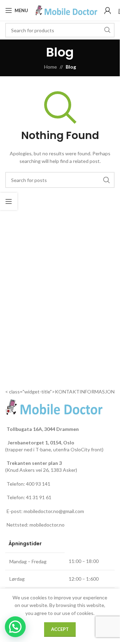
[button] (15, 626)
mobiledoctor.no (47, 525)
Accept (60, 629)
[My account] (108, 10)
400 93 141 (38, 484)
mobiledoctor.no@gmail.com (54, 511)
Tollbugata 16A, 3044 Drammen (43, 429)
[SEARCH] (107, 30)
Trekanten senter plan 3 (34, 463)
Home (50, 67)
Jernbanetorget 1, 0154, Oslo (40, 442)
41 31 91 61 (38, 497)
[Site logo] (66, 10)
